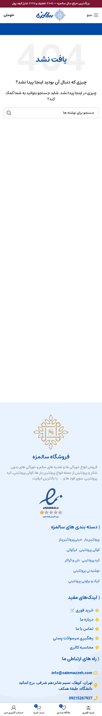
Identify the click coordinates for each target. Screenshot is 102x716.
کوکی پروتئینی (89, 550)
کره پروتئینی (91, 560)
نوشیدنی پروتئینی (86, 570)
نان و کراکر (72, 560)
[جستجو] (9, 112)
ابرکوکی (72, 550)
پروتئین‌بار (92, 539)
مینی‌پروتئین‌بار (70, 539)
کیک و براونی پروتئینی (84, 581)
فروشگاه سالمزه (51, 456)
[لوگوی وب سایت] (51, 15)
